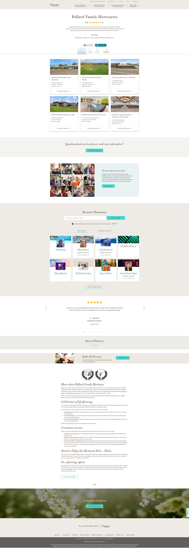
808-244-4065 (116, 84)
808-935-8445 (56, 121)
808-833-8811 (116, 123)
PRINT (127, 1)
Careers (75, 535)
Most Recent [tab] (81, 230)
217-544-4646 (91, 361)
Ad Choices (131, 535)
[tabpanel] (94, 316)
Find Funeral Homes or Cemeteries (118, 5)
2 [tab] (86, 332)
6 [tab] (95, 332)
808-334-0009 (86, 121)
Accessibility (109, 535)
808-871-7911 (56, 86)
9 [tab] (102, 332)
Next (142, 307)
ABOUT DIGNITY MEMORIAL (97, 1)
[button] (135, 1)
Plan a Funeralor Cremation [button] (80, 5)
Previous (46, 310)
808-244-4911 (86, 86)
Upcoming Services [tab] (105, 230)
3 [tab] (89, 332)
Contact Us (66, 535)
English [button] (134, 1)
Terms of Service (97, 535)
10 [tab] (104, 332)
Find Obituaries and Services (99, 5)
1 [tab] (84, 332)
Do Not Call (120, 535)
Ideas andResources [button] (133, 5)
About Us (57, 535)
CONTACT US (111, 1)
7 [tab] (98, 332)
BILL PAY (120, 1)
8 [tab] (100, 332)
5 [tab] (93, 332)
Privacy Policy (85, 535)
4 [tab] (91, 332)
